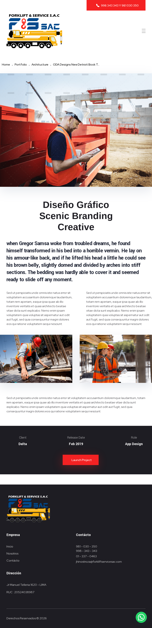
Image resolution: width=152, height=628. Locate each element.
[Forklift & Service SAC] (34, 31)
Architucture (40, 64)
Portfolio (21, 64)
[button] (141, 617)
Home (6, 64)
